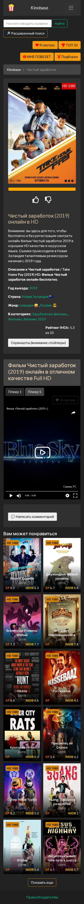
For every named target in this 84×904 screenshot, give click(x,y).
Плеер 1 (15, 392)
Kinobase (39, 7)
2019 (33, 288)
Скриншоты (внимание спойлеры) (38, 343)
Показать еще (42, 882)
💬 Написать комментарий (32, 517)
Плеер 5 (34, 392)
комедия (26, 305)
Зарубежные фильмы (49, 314)
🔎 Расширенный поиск (25, 33)
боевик (46, 305)
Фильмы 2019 (35, 319)
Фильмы (15, 319)
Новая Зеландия (35, 296)
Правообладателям (42, 897)
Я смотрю (67, 400)
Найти (60, 23)
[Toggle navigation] (71, 8)
